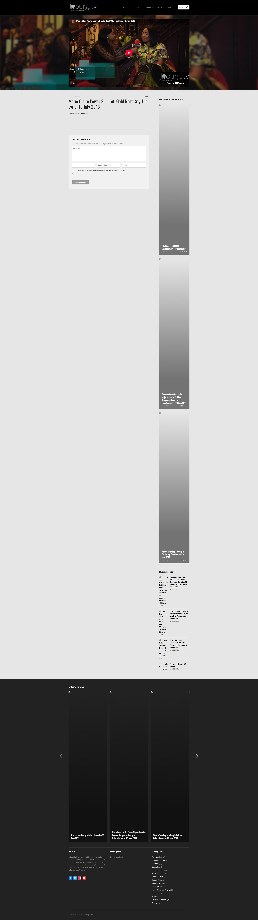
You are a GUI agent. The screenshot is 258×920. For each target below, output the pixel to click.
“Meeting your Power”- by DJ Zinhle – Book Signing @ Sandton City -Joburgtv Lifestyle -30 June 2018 (179, 582)
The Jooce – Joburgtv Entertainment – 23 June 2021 (174, 247)
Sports (154, 903)
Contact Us (170, 7)
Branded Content (158, 860)
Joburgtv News (158, 883)
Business (155, 864)
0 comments (82, 113)
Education (156, 867)
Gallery (159, 7)
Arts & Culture (157, 857)
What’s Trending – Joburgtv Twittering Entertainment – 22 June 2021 (174, 554)
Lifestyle (155, 887)
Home (125, 7)
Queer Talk (156, 893)
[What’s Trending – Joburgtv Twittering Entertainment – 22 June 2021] (170, 766)
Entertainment (75, 96)
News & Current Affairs (161, 890)
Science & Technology (160, 900)
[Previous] (61, 756)
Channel (148, 7)
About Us (135, 7)
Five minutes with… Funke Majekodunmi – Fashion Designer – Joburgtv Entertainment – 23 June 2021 (174, 398)
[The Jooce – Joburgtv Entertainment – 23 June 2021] (88, 766)
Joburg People (157, 880)
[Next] (197, 756)
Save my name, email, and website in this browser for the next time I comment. (100, 171)
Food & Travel (157, 877)
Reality (154, 897)
